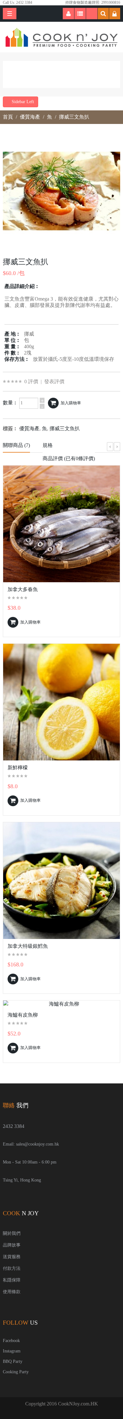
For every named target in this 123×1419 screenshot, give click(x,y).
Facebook (11, 1340)
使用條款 (11, 1291)
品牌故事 (11, 1245)
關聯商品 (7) (16, 445)
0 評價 (31, 381)
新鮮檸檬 (18, 767)
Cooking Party (16, 1371)
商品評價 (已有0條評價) (69, 458)
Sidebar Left (22, 101)
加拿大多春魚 (23, 589)
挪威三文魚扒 (74, 117)
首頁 (8, 117)
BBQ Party (12, 1361)
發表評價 (54, 381)
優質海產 (30, 117)
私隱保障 (11, 1280)
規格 (48, 445)
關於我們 (11, 1233)
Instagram (11, 1351)
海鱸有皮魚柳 (23, 1014)
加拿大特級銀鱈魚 (28, 946)
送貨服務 (11, 1256)
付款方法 (11, 1268)
